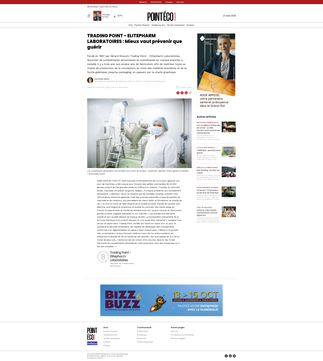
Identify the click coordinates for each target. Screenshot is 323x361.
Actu (131, 25)
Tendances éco (158, 25)
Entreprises (142, 335)
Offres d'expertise (145, 342)
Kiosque (169, 2)
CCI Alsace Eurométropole (182, 335)
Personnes (141, 338)
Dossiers (190, 25)
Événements (156, 2)
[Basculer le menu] (88, 15)
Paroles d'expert (142, 25)
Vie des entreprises (176, 25)
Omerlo (100, 358)
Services (180, 2)
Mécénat (143, 2)
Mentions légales (178, 338)
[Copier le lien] (190, 92)
